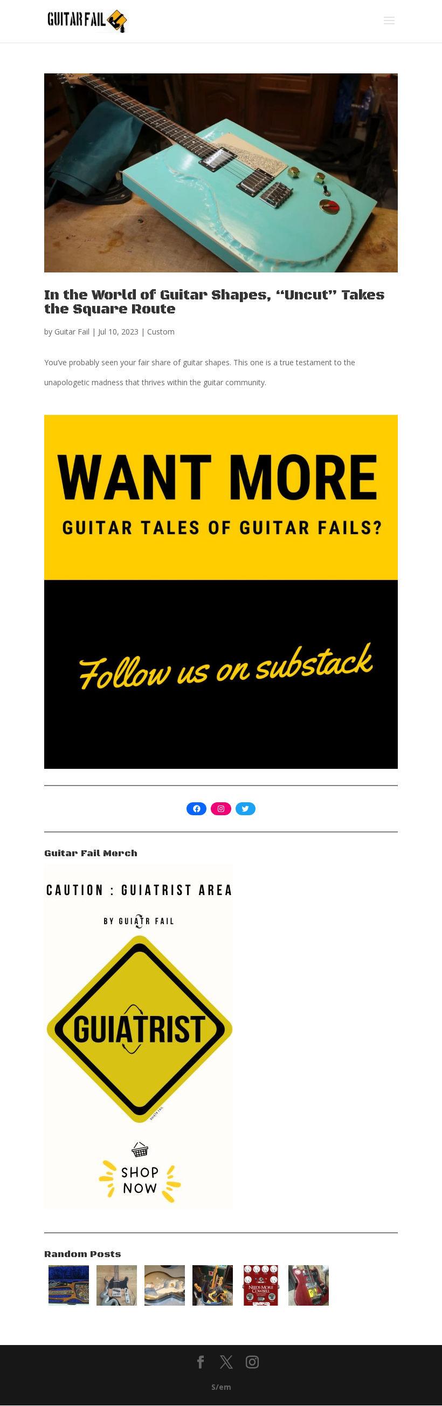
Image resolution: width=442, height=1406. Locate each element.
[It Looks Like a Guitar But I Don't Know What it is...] (69, 1303)
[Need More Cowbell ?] (260, 1303)
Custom (161, 331)
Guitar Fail (71, 331)
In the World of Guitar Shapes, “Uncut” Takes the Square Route (214, 302)
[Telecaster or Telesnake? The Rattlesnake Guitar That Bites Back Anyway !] (116, 1303)
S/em (221, 1387)
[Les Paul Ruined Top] (164, 1303)
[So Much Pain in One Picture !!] (212, 1303)
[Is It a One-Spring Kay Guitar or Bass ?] (308, 1303)
